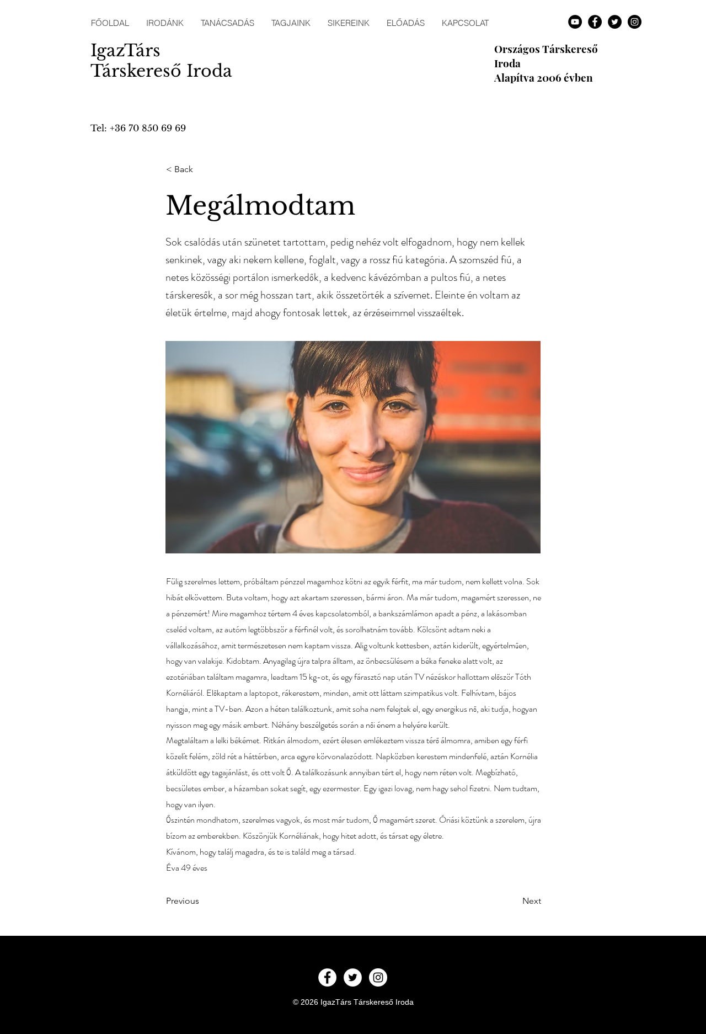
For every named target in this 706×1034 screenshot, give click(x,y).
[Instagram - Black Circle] (634, 22)
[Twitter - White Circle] (353, 977)
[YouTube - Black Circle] (575, 22)
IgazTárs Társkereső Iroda (161, 60)
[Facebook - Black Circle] (595, 22)
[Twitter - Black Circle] (615, 22)
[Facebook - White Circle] (327, 977)
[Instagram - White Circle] (378, 977)
